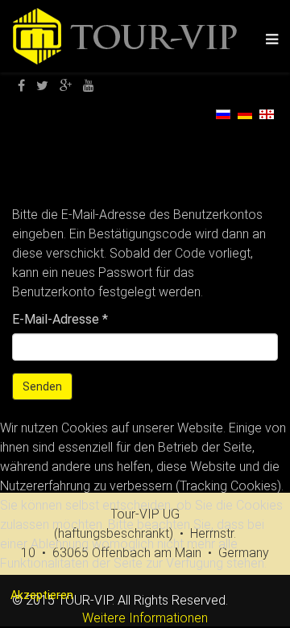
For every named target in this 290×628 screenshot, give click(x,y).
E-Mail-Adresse (60, 319)
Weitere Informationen (145, 618)
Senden (42, 386)
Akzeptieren (41, 595)
